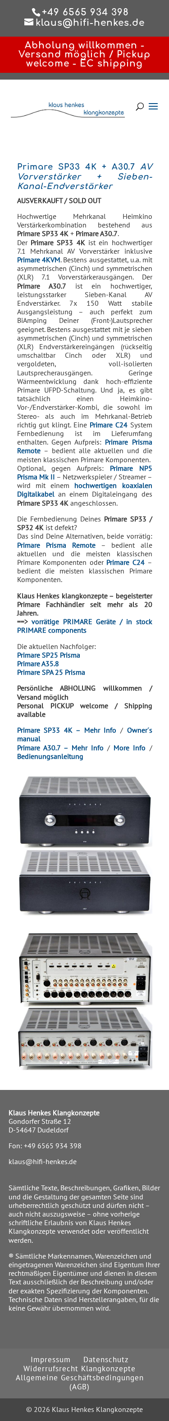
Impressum (51, 1359)
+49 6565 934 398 (53, 1145)
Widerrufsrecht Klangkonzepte (79, 1369)
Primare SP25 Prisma (48, 654)
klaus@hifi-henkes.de (43, 1161)
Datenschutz (106, 1359)
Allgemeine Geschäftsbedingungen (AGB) (80, 1382)
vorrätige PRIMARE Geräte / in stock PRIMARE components (84, 626)
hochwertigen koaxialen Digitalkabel (84, 489)
